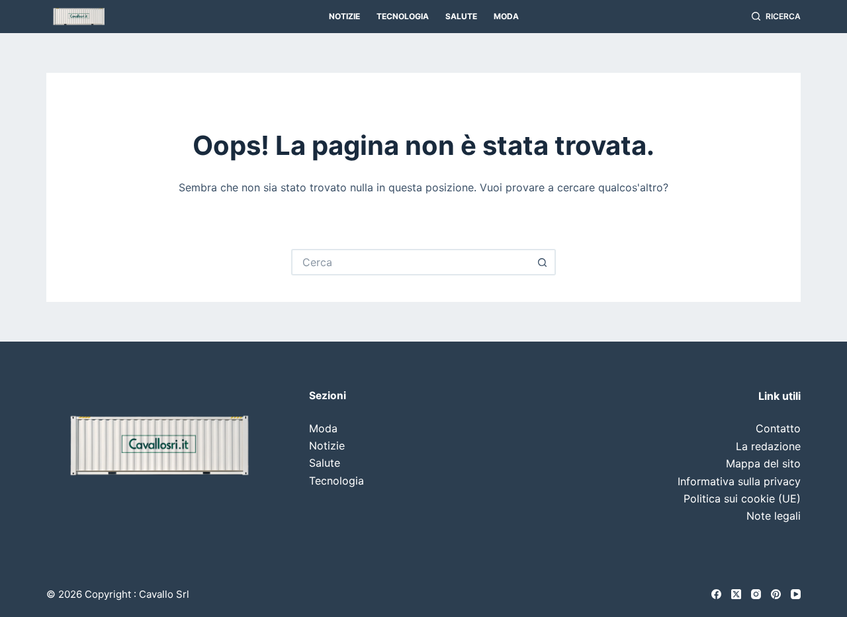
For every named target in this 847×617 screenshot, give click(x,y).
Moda (506, 16)
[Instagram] (756, 594)
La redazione (768, 446)
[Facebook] (716, 594)
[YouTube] (796, 594)
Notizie (344, 16)
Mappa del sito (763, 463)
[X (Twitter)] (736, 594)
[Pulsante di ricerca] (542, 262)
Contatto (778, 428)
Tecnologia (403, 16)
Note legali (773, 515)
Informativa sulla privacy (739, 481)
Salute (461, 16)
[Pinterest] (776, 594)
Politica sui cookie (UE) (742, 498)
